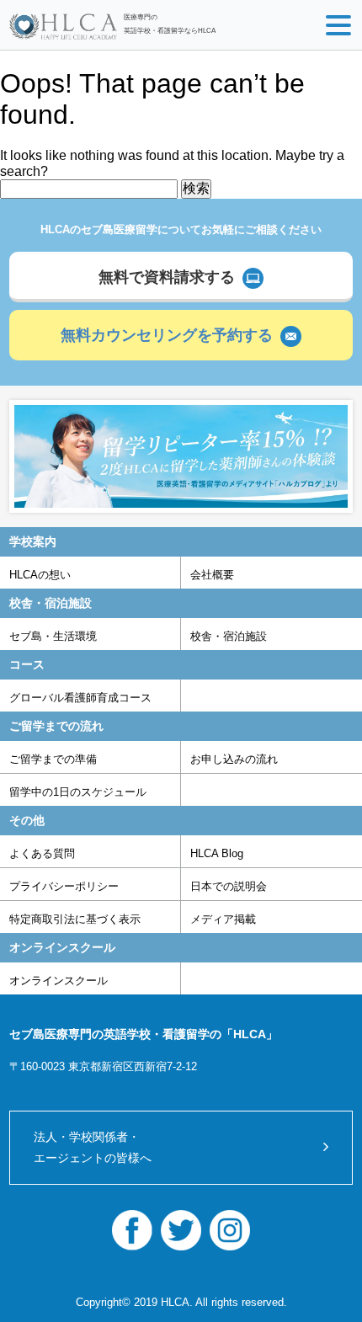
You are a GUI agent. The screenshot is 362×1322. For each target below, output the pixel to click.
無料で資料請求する (166, 277)
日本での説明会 (228, 886)
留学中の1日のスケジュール (77, 792)
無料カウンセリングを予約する (167, 335)
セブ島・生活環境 (53, 636)
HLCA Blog (216, 853)
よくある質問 (42, 853)
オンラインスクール (58, 980)
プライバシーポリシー (64, 886)
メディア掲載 (223, 919)
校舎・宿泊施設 (228, 636)
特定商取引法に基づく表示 (75, 919)
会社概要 (212, 574)
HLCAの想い (40, 574)
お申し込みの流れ (234, 759)
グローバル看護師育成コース (80, 697)
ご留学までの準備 (53, 759)
